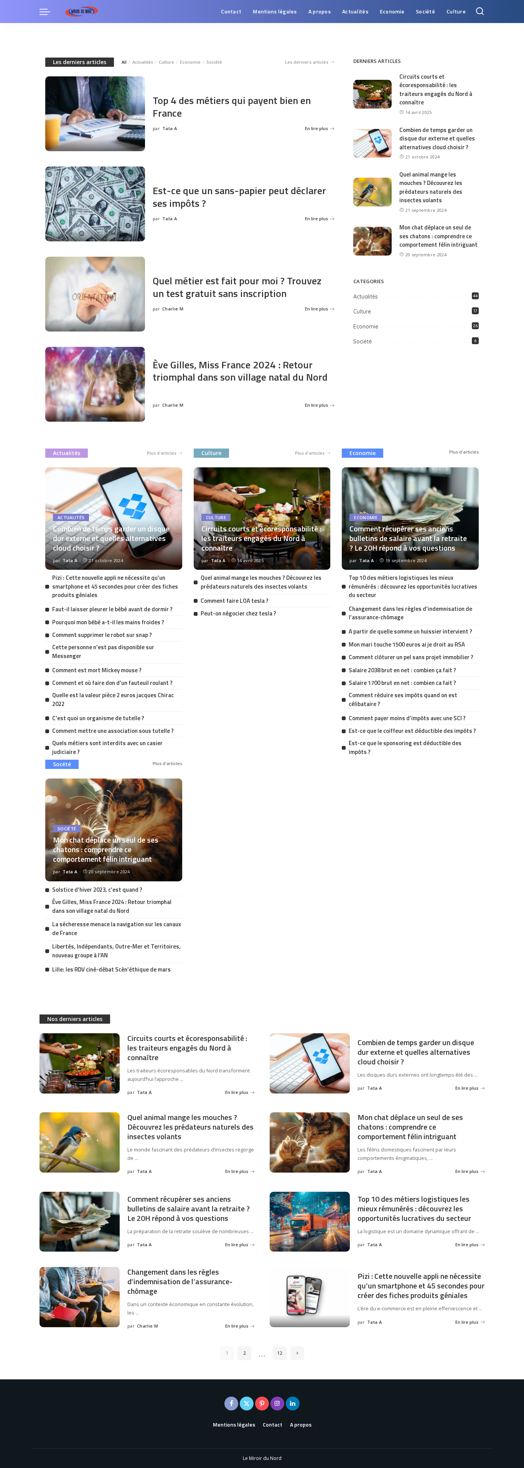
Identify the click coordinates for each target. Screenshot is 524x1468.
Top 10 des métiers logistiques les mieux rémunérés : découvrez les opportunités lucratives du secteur (413, 586)
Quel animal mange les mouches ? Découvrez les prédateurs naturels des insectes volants (430, 187)
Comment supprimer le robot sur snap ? (102, 634)
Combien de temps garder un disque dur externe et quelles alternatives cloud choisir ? (437, 138)
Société (214, 62)
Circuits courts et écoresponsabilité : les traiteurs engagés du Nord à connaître (435, 89)
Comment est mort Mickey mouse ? (97, 670)
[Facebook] (231, 1403)
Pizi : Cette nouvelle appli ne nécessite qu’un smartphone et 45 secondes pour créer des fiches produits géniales (115, 586)
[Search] (479, 11)
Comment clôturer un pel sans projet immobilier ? (411, 657)
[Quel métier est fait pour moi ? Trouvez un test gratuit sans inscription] (95, 294)
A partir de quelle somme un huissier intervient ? (410, 631)
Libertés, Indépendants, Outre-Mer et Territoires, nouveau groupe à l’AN (116, 951)
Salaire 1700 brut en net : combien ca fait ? (402, 682)
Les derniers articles (79, 62)
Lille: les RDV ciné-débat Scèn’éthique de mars (111, 969)
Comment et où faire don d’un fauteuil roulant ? (112, 682)
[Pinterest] (262, 1403)
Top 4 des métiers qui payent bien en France (232, 106)
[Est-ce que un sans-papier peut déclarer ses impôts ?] (95, 204)
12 (279, 1353)
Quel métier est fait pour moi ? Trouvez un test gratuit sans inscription (237, 287)
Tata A (169, 128)
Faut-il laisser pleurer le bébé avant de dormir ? (112, 609)
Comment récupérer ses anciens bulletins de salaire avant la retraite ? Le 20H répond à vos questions (408, 538)
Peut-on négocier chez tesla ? (238, 613)
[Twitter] (247, 1403)
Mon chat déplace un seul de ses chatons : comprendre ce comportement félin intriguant (438, 236)
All (124, 62)
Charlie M (172, 309)
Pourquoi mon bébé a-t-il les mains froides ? (108, 622)
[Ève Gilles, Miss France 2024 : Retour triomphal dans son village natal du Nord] (95, 384)
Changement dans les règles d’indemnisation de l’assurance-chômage (410, 613)
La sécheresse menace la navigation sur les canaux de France (116, 928)
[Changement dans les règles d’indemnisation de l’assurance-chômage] (80, 1297)
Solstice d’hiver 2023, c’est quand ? (97, 889)
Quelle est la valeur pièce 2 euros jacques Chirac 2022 (113, 699)
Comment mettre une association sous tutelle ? (113, 730)
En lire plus (316, 128)
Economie (190, 62)
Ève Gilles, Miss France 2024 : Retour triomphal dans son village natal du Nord (240, 371)
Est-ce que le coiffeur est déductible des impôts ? (412, 730)
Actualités (142, 62)
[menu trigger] (49, 11)
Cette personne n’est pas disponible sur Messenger (103, 651)
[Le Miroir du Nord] (81, 11)
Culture (166, 62)
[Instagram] (277, 1403)
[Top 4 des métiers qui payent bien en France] (95, 113)
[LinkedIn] (293, 1403)
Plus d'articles (161, 453)
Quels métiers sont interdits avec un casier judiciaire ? (107, 747)
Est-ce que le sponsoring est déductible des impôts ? (405, 747)
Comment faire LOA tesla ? (235, 600)
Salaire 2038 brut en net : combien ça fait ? (402, 670)
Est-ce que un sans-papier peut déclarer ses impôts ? (239, 197)
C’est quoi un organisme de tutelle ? (98, 718)
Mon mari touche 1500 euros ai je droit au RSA (407, 644)
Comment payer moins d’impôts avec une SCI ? (407, 718)
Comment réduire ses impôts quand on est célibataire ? (403, 699)
